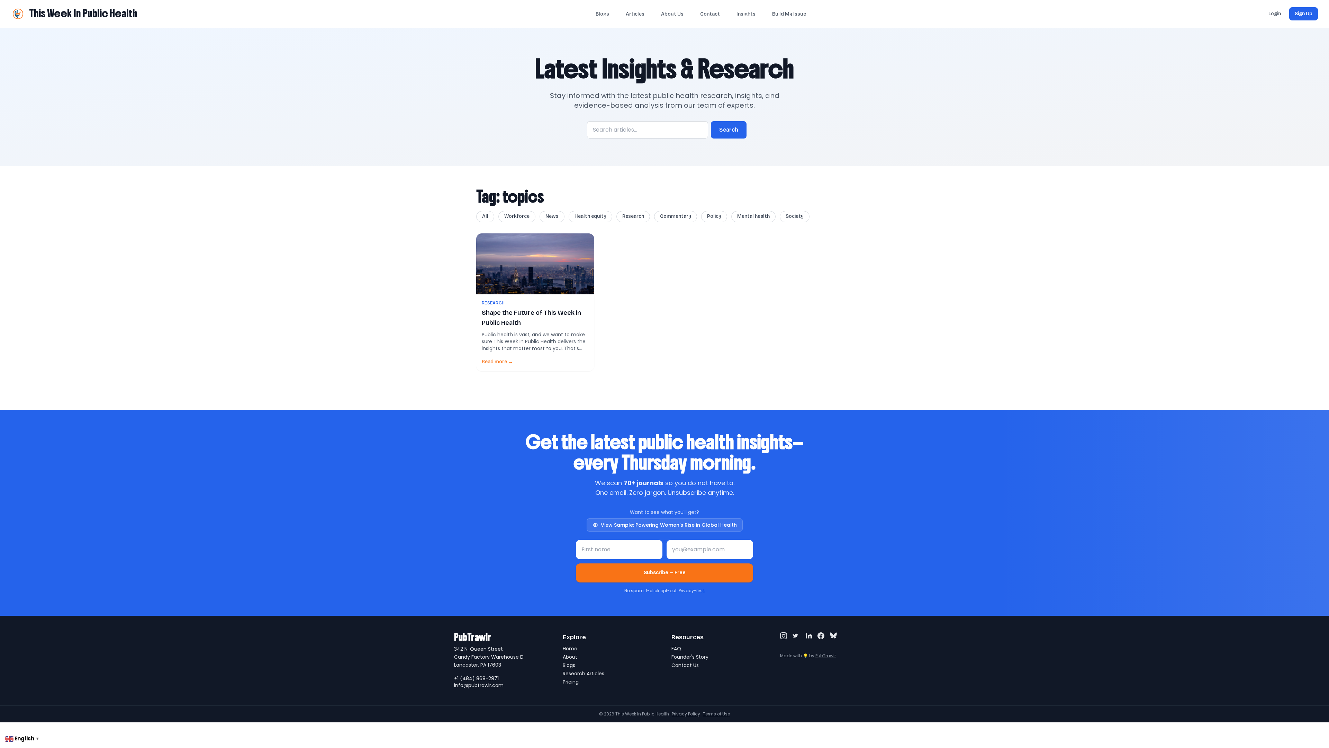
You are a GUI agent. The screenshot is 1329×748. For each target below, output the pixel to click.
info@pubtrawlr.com (479, 685)
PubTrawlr (825, 656)
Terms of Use (716, 714)
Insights (746, 14)
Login (1274, 14)
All (485, 216)
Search (728, 129)
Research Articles (583, 673)
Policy (714, 216)
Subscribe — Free (665, 573)
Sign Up (1303, 14)
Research (633, 216)
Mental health (753, 216)
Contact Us (685, 665)
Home (570, 648)
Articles (635, 14)
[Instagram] (783, 635)
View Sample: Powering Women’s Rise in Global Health (669, 525)
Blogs (602, 14)
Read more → (497, 362)
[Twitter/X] (796, 635)
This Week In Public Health (83, 13)
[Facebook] (820, 635)
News (552, 216)
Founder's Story (689, 656)
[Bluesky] (833, 635)
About (570, 656)
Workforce (517, 216)
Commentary (675, 216)
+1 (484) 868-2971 (476, 678)
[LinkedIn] (808, 635)
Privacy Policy (686, 714)
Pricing (571, 681)
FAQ (676, 648)
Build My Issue (789, 14)
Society (795, 216)
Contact (710, 14)
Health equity (590, 216)
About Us (672, 14)
